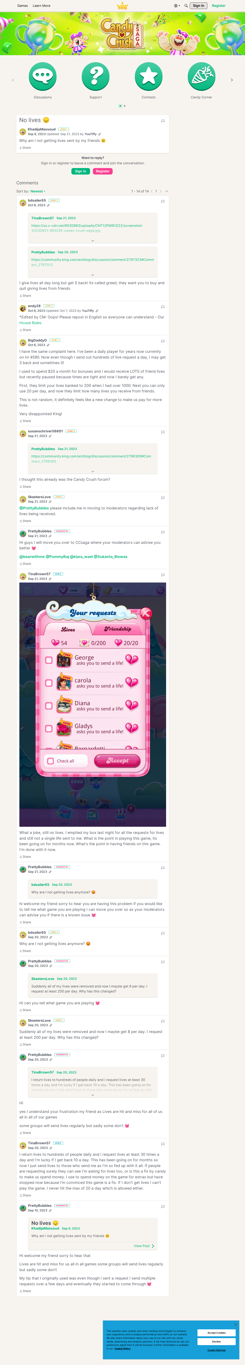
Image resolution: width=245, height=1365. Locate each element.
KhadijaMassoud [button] (42, 129)
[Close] (236, 1324)
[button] (22, 131)
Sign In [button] (80, 171)
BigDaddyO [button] (37, 340)
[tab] (120, 106)
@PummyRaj (57, 556)
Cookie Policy (123, 1348)
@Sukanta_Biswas (111, 556)
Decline (216, 1341)
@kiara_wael (81, 556)
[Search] (186, 6)
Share (25, 148)
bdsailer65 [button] (37, 200)
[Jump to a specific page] (166, 191)
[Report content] (163, 121)
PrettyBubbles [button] (43, 252)
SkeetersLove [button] (39, 497)
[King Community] (122, 6)
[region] (171, 1340)
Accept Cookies (217, 1332)
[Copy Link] (99, 134)
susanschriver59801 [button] (45, 431)
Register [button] (103, 171)
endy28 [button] (34, 306)
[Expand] (92, 241)
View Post (142, 1246)
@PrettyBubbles (34, 508)
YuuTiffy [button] (91, 134)
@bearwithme (32, 556)
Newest (36, 191)
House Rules (30, 323)
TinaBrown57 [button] (42, 218)
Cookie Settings (217, 1350)
